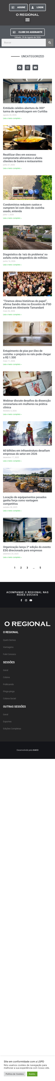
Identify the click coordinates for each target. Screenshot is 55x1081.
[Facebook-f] (21, 600)
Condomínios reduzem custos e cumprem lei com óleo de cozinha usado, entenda (23, 208)
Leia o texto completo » (12, 118)
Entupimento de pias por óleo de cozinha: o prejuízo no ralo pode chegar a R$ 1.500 (27, 354)
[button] (27, 19)
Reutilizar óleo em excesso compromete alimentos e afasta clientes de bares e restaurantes (22, 158)
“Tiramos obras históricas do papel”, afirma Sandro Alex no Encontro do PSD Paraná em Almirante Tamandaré (27, 304)
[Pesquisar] (49, 42)
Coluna (6, 677)
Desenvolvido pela (27, 750)
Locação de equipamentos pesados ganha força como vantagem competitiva (24, 500)
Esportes (7, 721)
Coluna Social (9, 698)
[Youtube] (35, 67)
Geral (5, 670)
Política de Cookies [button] (15, 1074)
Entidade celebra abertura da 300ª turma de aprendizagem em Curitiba (25, 109)
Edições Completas (12, 728)
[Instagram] (27, 67)
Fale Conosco (9, 654)
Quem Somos (9, 640)
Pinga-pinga (9, 691)
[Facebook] (19, 67)
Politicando (8, 684)
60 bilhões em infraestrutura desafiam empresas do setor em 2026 (26, 452)
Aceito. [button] (32, 1074)
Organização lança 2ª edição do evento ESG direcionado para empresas (27, 548)
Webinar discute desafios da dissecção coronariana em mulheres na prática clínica (27, 404)
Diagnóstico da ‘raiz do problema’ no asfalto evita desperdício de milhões (25, 256)
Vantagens (8, 647)
